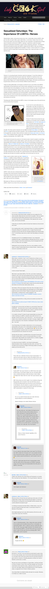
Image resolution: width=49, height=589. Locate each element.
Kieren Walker (35, 129)
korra (10, 202)
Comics (16, 200)
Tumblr (24, 187)
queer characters (7, 203)
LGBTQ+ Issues (21, 200)
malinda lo (30, 202)
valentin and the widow (20, 203)
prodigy (42, 202)
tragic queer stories (35, 133)
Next (44, 24)
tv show (7, 201)
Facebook (30, 187)
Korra (6, 131)
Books (13, 200)
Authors (20, 17)
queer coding (12, 203)
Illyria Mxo (14, 474)
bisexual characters (29, 201)
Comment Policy (7, 20)
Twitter (21, 187)
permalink (5, 204)
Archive (15, 17)
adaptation (24, 201)
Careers (24, 17)
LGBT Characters (15, 202)
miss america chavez (37, 202)
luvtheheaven (14, 256)
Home (5, 17)
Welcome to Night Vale (13, 201)
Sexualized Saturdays (34, 200)
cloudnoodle (17, 24)
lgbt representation (21, 202)
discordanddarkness (40, 181)
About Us (10, 17)
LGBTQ (27, 202)
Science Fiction (27, 200)
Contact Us (14, 20)
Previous (39, 24)
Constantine (36, 201)
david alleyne (40, 201)
